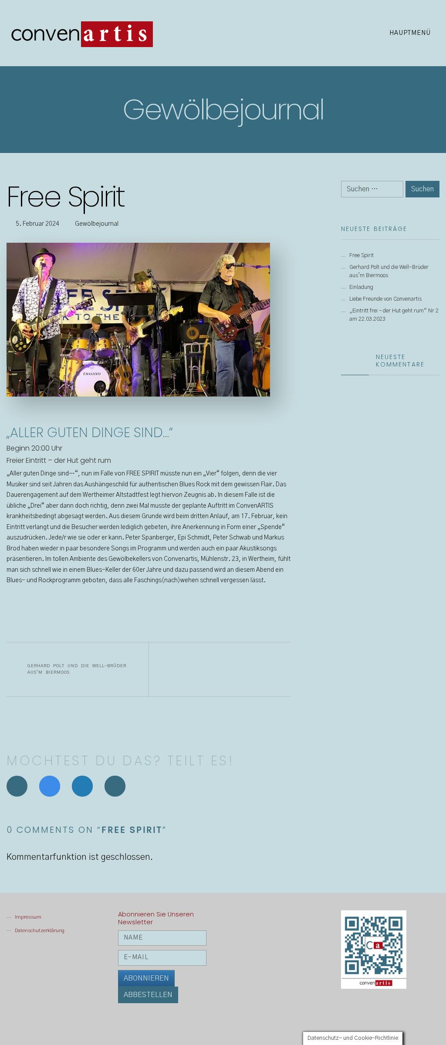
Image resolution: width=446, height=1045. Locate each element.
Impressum (28, 916)
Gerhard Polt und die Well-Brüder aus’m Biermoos (76, 669)
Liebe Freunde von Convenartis (385, 299)
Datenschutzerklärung (39, 930)
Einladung (361, 287)
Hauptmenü (410, 33)
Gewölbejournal (96, 224)
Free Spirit (361, 255)
